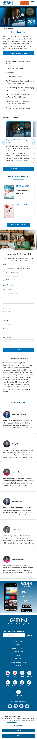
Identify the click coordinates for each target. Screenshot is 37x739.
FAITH (18, 645)
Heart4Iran (10, 72)
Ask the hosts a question (13, 276)
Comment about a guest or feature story (18, 269)
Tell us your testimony (12, 272)
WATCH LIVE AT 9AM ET (18, 53)
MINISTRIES (18, 641)
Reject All (18, 730)
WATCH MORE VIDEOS (18, 169)
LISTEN (18, 665)
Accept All (18, 736)
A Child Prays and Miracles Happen (18, 108)
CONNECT (18, 651)
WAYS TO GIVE (18, 648)
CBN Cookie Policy (12, 722)
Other (7, 279)
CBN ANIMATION (18, 662)
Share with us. (7, 289)
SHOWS (18, 658)
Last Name (6, 320)
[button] (31, 3)
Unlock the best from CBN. (13, 631)
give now (24, 3)
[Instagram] (21, 706)
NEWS (18, 655)
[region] (18, 725)
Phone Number (7, 337)
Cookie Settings (18, 725)
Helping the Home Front (14, 68)
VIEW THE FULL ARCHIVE (18, 225)
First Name (6, 312)
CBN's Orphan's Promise (14, 77)
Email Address (7, 329)
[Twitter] (27, 706)
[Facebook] (15, 706)
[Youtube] (10, 706)
